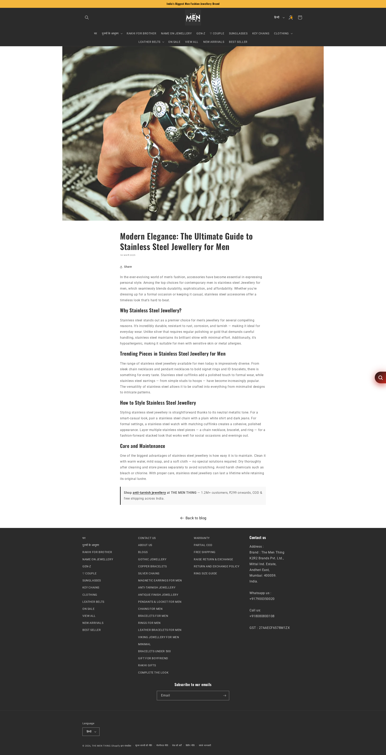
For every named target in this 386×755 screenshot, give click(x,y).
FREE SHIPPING (205, 552)
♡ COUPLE (89, 573)
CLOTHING (89, 594)
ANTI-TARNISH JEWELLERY (156, 587)
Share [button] (128, 266)
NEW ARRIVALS (92, 622)
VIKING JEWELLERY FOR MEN (158, 637)
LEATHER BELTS (93, 601)
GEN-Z (86, 566)
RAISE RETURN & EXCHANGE (213, 559)
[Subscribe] (224, 695)
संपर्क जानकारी (205, 745)
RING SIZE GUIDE (205, 573)
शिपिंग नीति (190, 745)
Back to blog (196, 518)
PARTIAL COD (203, 545)
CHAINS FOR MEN (150, 608)
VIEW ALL (89, 615)
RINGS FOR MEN (149, 622)
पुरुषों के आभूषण (90, 545)
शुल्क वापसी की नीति (143, 745)
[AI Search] (380, 377)
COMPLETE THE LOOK (153, 672)
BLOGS (143, 552)
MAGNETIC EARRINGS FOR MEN (160, 580)
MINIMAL (144, 644)
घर (83, 538)
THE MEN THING (101, 745)
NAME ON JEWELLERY (97, 559)
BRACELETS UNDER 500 (154, 651)
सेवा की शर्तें (177, 745)
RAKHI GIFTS (147, 665)
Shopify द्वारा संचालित (121, 745)
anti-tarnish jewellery (149, 493)
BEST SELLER (91, 630)
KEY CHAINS (90, 587)
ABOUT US (145, 545)
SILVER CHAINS (148, 573)
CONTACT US (147, 538)
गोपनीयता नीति (162, 745)
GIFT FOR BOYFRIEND (153, 658)
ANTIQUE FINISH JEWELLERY (158, 594)
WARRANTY (202, 538)
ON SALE (88, 608)
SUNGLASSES (91, 580)
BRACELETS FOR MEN (153, 615)
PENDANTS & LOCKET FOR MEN (160, 601)
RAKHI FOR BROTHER (97, 552)
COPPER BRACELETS (152, 566)
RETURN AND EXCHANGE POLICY (216, 566)
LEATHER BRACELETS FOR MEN (160, 630)
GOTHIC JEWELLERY (152, 559)
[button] (86, 17)
